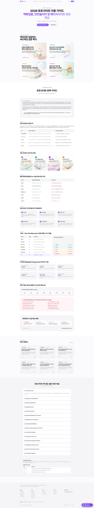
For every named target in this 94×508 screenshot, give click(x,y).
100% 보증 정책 (44, 492)
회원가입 (72, 1)
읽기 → (35, 371)
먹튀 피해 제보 (54, 491)
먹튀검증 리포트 (33, 492)
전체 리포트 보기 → (72, 342)
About (56, 1)
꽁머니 (51, 1)
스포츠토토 (40, 1)
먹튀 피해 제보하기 (53, 24)
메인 (34, 1)
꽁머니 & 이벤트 (33, 496)
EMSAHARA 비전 (44, 491)
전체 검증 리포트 (33, 491)
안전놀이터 (44, 1)
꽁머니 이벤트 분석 (22, 496)
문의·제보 (59, 1)
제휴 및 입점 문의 (55, 492)
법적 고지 (73, 505)
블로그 (53, 1)
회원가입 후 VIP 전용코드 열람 (42, 24)
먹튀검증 (37, 1)
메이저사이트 (47, 1)
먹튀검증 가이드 (21, 491)
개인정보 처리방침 (66, 505)
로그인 (69, 1)
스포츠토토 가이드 (22, 492)
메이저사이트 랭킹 (22, 495)
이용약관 (70, 505)
